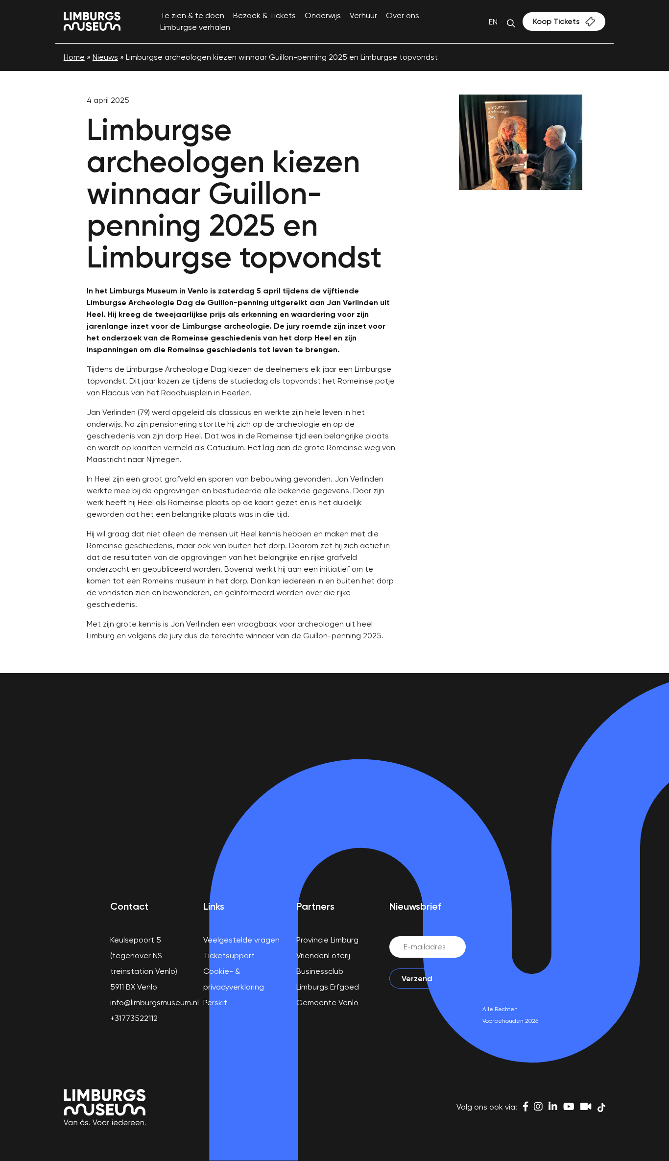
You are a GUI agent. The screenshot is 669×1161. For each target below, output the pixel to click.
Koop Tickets (556, 21)
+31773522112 (134, 1018)
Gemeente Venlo (327, 1002)
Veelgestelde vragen (241, 939)
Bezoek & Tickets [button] (264, 15)
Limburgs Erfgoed (327, 987)
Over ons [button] (402, 15)
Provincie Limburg (327, 939)
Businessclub (319, 971)
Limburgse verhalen (195, 27)
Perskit (215, 1002)
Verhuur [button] (363, 15)
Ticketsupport (229, 955)
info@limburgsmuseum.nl (154, 1002)
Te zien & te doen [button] (192, 15)
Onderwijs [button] (323, 15)
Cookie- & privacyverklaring (233, 979)
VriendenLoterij (323, 955)
